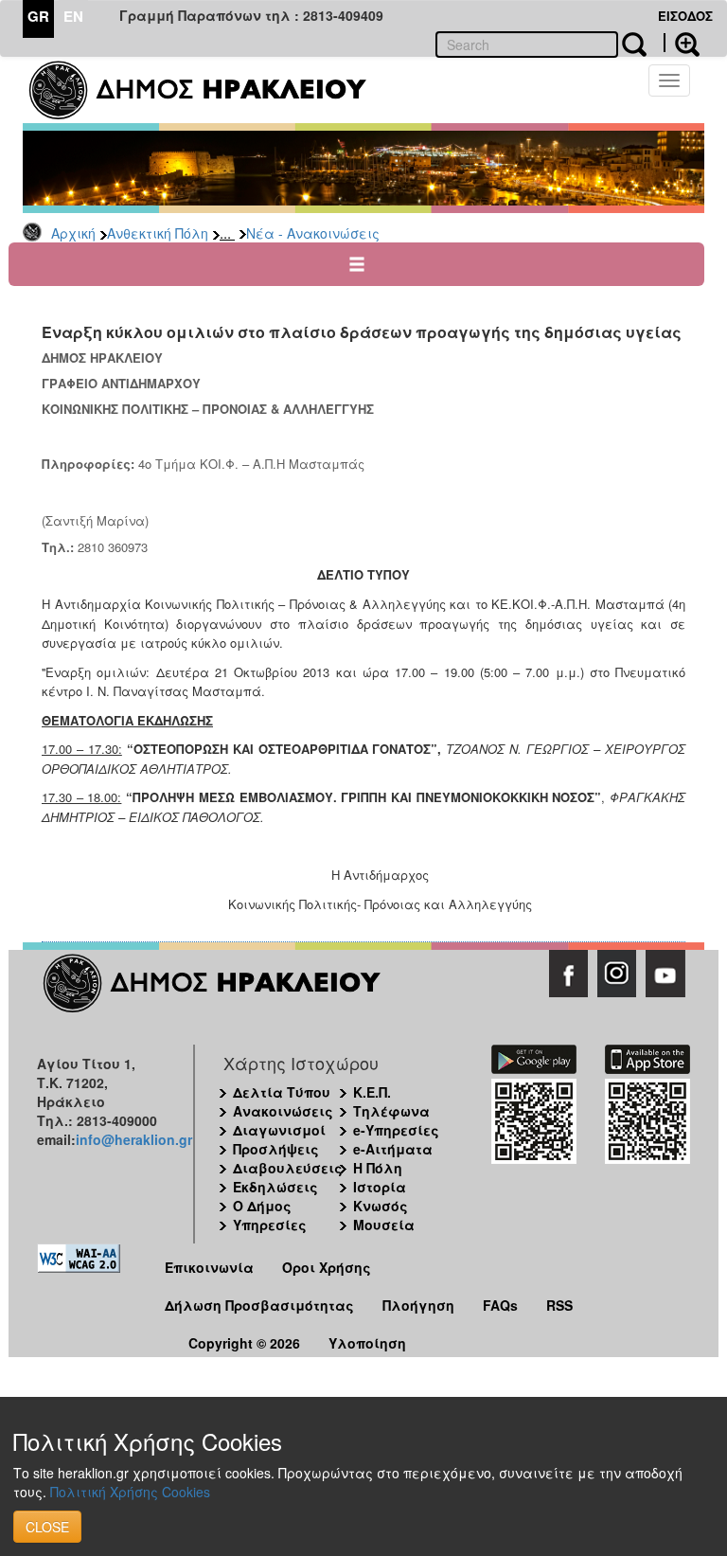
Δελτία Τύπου (281, 1091)
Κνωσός (380, 1205)
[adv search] (682, 42)
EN (73, 16)
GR (38, 16)
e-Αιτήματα (393, 1148)
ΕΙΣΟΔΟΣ (685, 16)
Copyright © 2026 (244, 1342)
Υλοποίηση (367, 1342)
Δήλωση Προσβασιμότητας (259, 1305)
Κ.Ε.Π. (372, 1091)
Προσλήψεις (276, 1148)
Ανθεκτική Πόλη (157, 233)
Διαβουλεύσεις (288, 1167)
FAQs (500, 1305)
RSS (559, 1305)
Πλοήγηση (418, 1305)
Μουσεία (384, 1224)
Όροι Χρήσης (326, 1267)
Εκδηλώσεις (275, 1186)
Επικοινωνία (209, 1267)
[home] (210, 90)
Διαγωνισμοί (279, 1129)
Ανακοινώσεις (283, 1110)
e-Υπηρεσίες (396, 1129)
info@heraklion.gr (134, 1139)
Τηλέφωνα (391, 1110)
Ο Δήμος (262, 1205)
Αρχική (73, 233)
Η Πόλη (377, 1167)
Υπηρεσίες (270, 1224)
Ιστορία (379, 1186)
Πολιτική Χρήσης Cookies (130, 1491)
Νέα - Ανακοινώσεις (313, 233)
